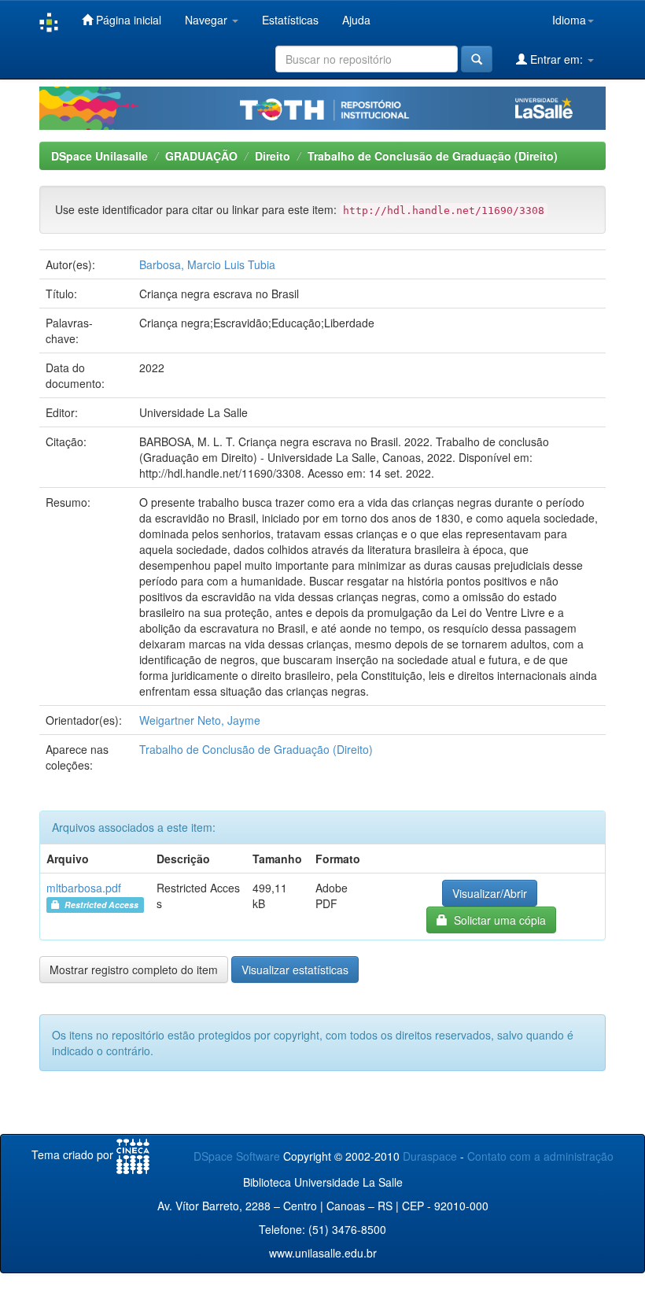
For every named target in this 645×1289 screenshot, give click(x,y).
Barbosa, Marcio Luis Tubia (207, 264)
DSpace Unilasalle (99, 156)
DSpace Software (237, 1156)
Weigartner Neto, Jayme (199, 720)
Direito (272, 156)
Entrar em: (556, 59)
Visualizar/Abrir (489, 893)
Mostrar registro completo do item (134, 969)
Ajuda (356, 20)
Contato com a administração (540, 1156)
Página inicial (127, 20)
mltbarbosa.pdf (83, 888)
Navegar (207, 20)
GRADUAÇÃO (201, 156)
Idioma (569, 20)
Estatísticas (290, 20)
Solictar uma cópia (497, 920)
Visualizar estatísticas (294, 969)
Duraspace (430, 1156)
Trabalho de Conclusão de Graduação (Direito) (433, 156)
